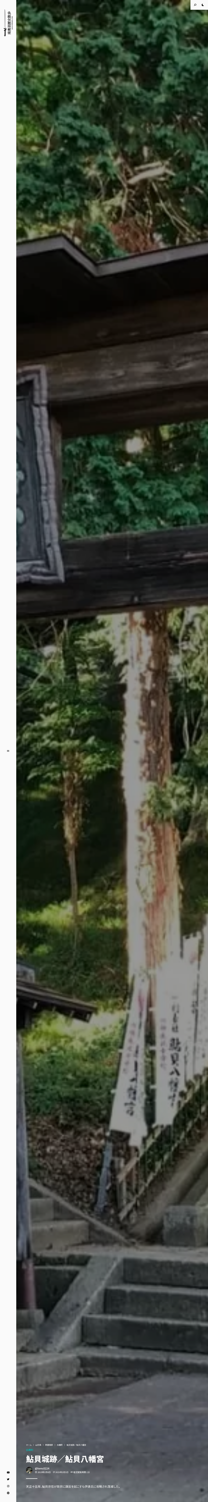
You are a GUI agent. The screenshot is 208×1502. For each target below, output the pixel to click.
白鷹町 (60, 1444)
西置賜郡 (49, 1444)
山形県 (38, 1444)
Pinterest (8, 1493)
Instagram (8, 1486)
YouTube (8, 1472)
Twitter (8, 1479)
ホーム (29, 1444)
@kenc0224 (42, 1468)
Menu (8, 751)
